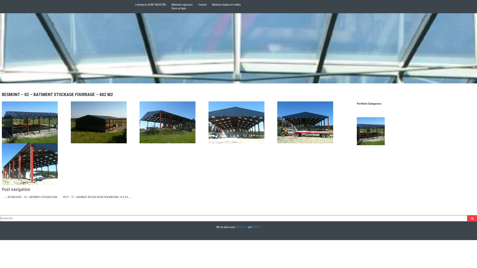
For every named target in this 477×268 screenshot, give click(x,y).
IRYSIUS (256, 227)
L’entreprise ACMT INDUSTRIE (150, 4)
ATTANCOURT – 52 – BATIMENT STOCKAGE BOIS (31, 197)
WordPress (242, 227)
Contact (202, 4)
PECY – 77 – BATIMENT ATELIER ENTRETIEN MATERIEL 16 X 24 (97, 197)
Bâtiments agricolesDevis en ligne (182, 6)
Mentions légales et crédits (226, 4)
